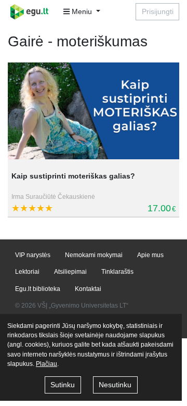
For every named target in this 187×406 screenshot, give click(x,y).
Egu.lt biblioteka (37, 289)
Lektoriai (27, 271)
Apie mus (150, 255)
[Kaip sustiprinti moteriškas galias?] (93, 110)
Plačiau (46, 363)
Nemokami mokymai (94, 255)
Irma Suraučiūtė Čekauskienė (53, 196)
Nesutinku (115, 384)
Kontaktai (88, 289)
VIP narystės (32, 255)
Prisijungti (157, 11)
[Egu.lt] (33, 12)
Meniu (82, 11)
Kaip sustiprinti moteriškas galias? (73, 176)
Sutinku (62, 384)
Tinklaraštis (117, 271)
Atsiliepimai (70, 271)
